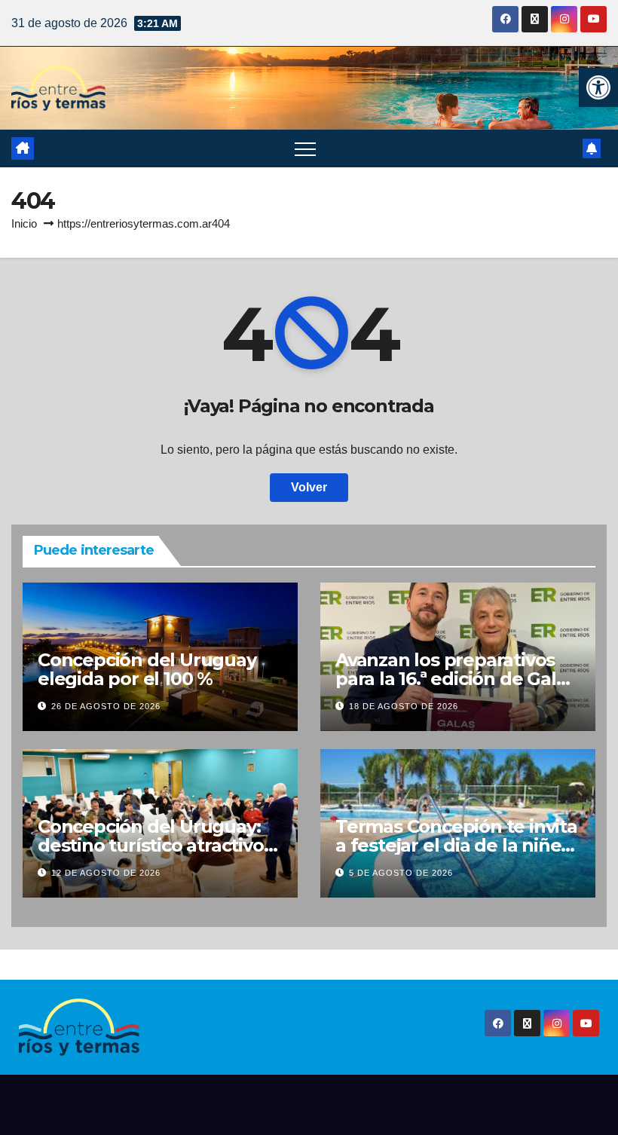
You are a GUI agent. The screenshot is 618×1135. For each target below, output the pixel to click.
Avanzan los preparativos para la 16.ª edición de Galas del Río (455, 678)
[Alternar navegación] (305, 148)
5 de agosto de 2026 (401, 872)
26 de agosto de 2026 (106, 706)
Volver (309, 487)
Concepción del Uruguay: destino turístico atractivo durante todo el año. (151, 845)
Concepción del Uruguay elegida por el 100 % (147, 669)
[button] (598, 87)
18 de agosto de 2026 (403, 706)
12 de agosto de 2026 (106, 872)
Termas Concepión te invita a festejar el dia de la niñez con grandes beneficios (456, 845)
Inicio (24, 223)
